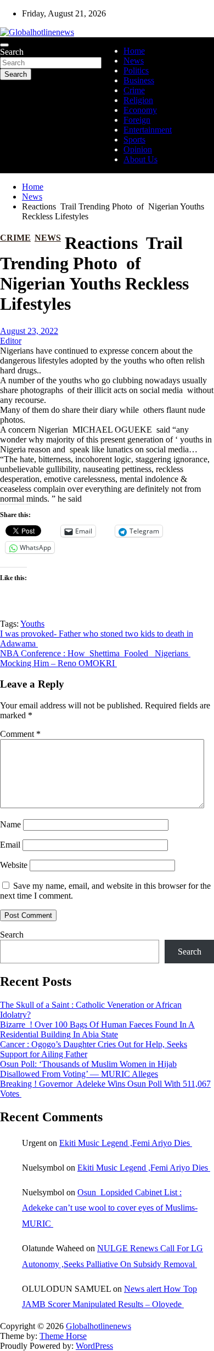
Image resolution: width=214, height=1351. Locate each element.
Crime (134, 90)
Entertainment (147, 129)
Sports (134, 139)
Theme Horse (63, 1336)
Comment (20, 734)
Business (138, 80)
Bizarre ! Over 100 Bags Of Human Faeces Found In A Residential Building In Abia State (97, 1029)
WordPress (94, 1345)
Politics (136, 70)
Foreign (136, 119)
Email (10, 844)
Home (134, 50)
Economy (140, 110)
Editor (10, 340)
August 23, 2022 (29, 331)
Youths (32, 623)
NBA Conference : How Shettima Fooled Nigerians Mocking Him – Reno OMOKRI (95, 658)
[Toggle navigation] (4, 45)
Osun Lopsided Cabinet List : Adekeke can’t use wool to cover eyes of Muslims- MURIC (110, 1208)
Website (13, 865)
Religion (138, 100)
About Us (140, 159)
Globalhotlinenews (98, 1326)
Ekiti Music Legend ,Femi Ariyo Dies (125, 1143)
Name (10, 824)
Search (12, 51)
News (133, 60)
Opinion (137, 149)
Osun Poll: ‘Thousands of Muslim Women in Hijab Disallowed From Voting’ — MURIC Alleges (88, 1068)
